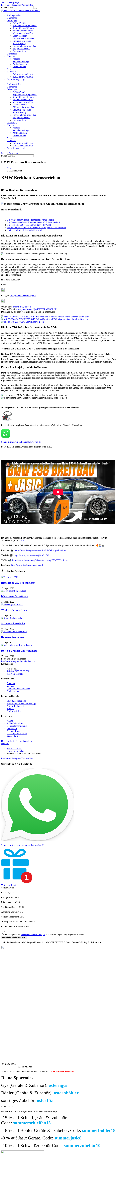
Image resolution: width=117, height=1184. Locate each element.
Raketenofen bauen (12, 637)
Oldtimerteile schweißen (23, 38)
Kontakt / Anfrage (21, 61)
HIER (21, 540)
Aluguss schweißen (21, 48)
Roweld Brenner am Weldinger (19, 650)
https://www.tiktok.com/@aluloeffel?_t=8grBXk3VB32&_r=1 (40, 560)
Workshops (12, 54)
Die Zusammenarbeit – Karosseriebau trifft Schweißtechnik (33, 222)
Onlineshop (12, 18)
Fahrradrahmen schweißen (24, 46)
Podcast (16, 59)
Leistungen (12, 20)
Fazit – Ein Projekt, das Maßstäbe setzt (24, 230)
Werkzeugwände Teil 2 (14, 609)
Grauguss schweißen (22, 41)
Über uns (11, 56)
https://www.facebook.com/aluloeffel (27, 565)
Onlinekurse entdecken (23, 74)
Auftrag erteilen (14, 15)
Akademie (11, 71)
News (9, 69)
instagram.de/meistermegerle (23, 295)
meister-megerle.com (22, 306)
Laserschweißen (20, 36)
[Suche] (35, 8)
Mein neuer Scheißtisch (14, 596)
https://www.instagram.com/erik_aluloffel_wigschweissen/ (41, 550)
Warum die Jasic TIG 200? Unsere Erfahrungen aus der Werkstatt (36, 227)
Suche (4, 7)
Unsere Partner (19, 66)
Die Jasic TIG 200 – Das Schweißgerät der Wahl (29, 225)
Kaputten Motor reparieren (25, 25)
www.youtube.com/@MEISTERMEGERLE (36, 309)
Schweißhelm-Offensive (23, 28)
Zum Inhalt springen (11, 2)
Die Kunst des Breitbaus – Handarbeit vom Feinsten (30, 220)
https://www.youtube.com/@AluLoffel (31, 555)
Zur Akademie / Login (23, 77)
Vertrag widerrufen (9, 885)
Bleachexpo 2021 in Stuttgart (18, 582)
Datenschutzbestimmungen (33, 934)
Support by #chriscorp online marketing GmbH (22, 845)
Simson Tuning (19, 43)
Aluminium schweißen (23, 30)
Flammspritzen (19, 51)
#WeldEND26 (19, 23)
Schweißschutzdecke (13, 623)
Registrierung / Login (16, 79)
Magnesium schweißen (23, 33)
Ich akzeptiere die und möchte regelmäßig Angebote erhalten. (44, 934)
